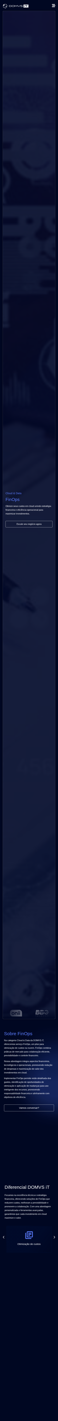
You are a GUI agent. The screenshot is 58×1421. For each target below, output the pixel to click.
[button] (3, 1237)
